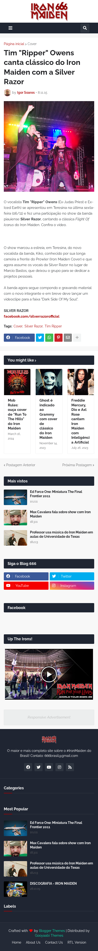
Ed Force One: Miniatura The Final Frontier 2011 (56, 494)
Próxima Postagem (77, 465)
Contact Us (54, 942)
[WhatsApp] (49, 338)
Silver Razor (33, 326)
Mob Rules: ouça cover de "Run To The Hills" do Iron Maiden (17, 414)
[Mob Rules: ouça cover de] (17, 382)
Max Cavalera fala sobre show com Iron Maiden (60, 514)
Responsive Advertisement (49, 717)
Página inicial (14, 44)
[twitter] (38, 767)
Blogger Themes (52, 931)
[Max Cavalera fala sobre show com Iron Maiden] (15, 517)
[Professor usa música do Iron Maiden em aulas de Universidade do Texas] (15, 538)
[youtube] (49, 767)
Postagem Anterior (20, 465)
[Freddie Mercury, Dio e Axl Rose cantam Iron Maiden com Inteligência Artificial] (81, 382)
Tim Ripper (53, 326)
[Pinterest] (58, 338)
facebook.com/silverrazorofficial (31, 316)
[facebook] (28, 767)
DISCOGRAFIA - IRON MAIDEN (53, 883)
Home (16, 942)
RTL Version (77, 942)
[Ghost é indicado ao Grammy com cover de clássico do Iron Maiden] (49, 382)
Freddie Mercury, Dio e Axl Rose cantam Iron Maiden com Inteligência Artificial (80, 421)
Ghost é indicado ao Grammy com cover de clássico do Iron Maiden (48, 419)
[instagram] (59, 767)
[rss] (70, 767)
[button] (10, 28)
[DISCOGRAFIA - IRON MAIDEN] (15, 889)
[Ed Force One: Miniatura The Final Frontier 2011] (15, 497)
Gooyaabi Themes (49, 935)
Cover (32, 44)
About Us (33, 942)
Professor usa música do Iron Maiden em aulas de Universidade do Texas (61, 534)
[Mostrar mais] (77, 338)
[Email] (68, 338)
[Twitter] (40, 338)
